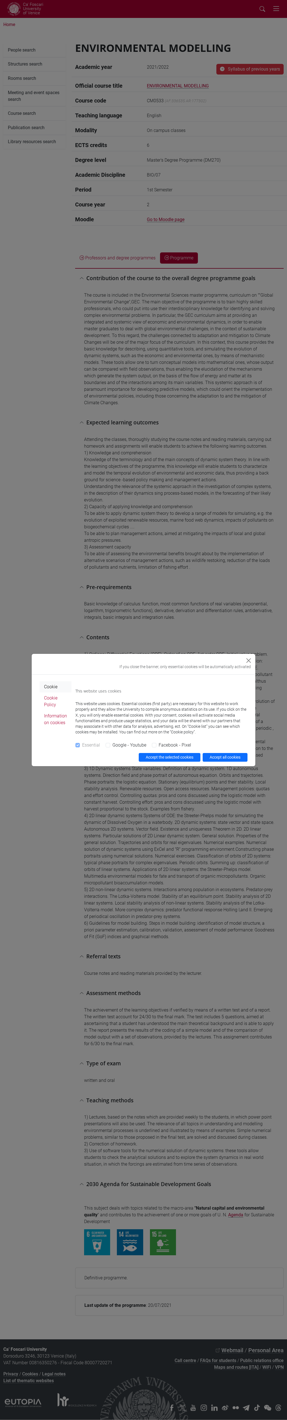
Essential (91, 745)
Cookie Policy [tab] (50, 701)
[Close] (248, 660)
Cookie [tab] (50, 686)
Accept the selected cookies (169, 757)
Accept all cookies (225, 757)
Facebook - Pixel (175, 745)
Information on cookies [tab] (55, 719)
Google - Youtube (129, 745)
